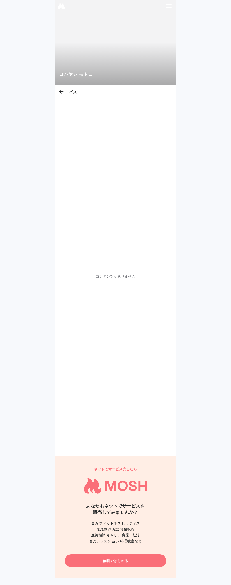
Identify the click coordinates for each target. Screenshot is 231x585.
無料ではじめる (115, 560)
